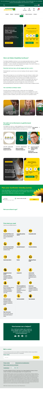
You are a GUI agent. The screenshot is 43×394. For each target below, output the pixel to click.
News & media (10, 146)
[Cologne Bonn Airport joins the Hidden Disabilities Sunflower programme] (9, 137)
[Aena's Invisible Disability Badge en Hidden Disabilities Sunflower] (21, 137)
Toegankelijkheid (21, 5)
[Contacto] (15, 336)
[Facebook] (13, 368)
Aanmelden (25, 10)
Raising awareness (24, 146)
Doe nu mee (30, 42)
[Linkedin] (15, 368)
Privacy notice (7, 362)
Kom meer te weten (35, 128)
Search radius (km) (21, 198)
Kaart (34, 10)
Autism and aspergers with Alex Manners (33, 151)
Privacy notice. (6, 354)
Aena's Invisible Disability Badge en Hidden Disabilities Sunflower (20, 149)
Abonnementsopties (9, 176)
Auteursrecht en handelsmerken (22, 362)
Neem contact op (36, 176)
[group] (11, 107)
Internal (16, 365)
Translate (29, 10)
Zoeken (34, 199)
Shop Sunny (8, 42)
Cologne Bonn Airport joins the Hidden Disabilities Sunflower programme (8, 149)
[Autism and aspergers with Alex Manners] (34, 137)
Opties (37, 42)
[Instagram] (17, 368)
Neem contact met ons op (9, 365)
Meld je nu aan (30, 176)
